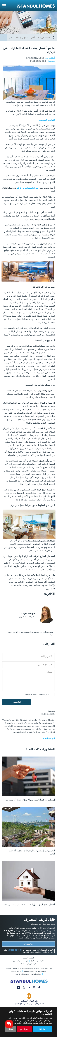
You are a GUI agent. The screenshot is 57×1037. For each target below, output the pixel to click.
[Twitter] (24, 987)
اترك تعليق (17, 702)
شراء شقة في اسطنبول (20, 961)
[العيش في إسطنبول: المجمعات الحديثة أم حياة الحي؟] (28, 846)
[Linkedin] (29, 987)
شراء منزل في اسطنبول (28, 964)
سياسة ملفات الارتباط (22, 974)
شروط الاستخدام (30, 694)
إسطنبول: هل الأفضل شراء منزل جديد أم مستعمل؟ (29, 799)
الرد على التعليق (48, 738)
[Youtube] (18, 987)
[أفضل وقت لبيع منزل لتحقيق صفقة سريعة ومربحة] (28, 900)
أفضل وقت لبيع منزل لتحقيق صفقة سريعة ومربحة (29, 904)
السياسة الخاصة (36, 974)
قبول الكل (42, 1029)
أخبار (33, 38)
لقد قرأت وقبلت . (37, 694)
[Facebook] (39, 987)
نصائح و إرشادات (22, 38)
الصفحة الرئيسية (44, 38)
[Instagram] (34, 987)
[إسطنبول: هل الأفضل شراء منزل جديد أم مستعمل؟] (28, 795)
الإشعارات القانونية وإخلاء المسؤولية (35, 971)
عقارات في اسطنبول (37, 961)
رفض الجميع (24, 1029)
